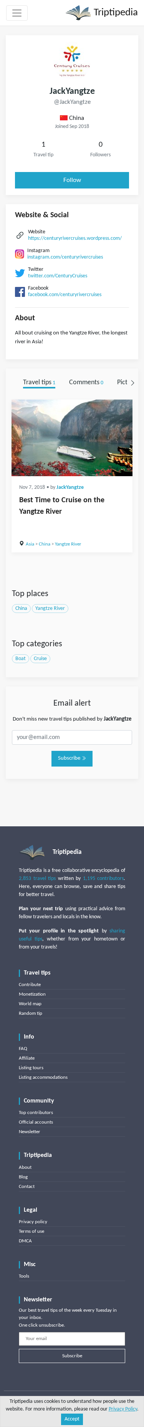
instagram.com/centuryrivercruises (65, 257)
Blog (23, 1177)
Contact (27, 1186)
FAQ (23, 1048)
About (25, 1167)
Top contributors (36, 1112)
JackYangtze (70, 487)
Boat (20, 658)
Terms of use (31, 1231)
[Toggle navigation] (17, 13)
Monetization (32, 994)
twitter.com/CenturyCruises (57, 276)
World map (30, 1003)
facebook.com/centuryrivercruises (64, 294)
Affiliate (27, 1058)
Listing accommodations (43, 1077)
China (44, 544)
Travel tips (39, 382)
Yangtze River (68, 544)
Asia (30, 544)
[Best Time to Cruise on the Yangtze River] (72, 438)
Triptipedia (114, 13)
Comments (86, 382)
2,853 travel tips (37, 878)
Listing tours (31, 1067)
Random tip (30, 1013)
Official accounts (36, 1122)
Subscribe (69, 758)
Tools (24, 1276)
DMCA (25, 1241)
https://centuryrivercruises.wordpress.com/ (75, 238)
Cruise (40, 658)
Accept (72, 1419)
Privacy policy (33, 1221)
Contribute (30, 984)
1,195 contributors (103, 878)
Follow (72, 180)
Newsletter (29, 1131)
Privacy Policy (123, 1409)
